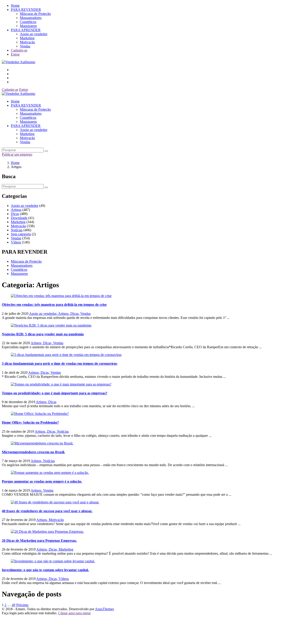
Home (15, 5)
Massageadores (30, 18)
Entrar (15, 54)
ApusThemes (104, 609)
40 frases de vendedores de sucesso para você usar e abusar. (47, 511)
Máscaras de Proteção (35, 14)
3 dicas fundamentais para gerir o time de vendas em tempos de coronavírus (59, 363)
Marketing (27, 38)
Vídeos (16, 242)
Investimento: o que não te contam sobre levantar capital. (45, 570)
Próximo (22, 605)
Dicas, (75, 314)
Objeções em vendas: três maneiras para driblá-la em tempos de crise (54, 304)
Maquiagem (28, 26)
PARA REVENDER (26, 10)
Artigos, (64, 314)
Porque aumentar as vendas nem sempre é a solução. (42, 481)
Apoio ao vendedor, (43, 314)
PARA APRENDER (26, 30)
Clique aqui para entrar (74, 613)
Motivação (27, 42)
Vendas (25, 46)
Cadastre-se (19, 50)
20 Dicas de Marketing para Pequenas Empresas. (39, 540)
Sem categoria (21, 234)
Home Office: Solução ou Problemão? (30, 422)
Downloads (19, 218)
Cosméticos (28, 22)
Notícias (17, 230)
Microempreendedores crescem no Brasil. (33, 452)
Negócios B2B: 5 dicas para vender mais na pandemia (43, 334)
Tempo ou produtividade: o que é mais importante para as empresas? (54, 393)
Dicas (15, 214)
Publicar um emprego (17, 154)
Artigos (16, 210)
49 (13, 605)
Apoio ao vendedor (33, 34)
